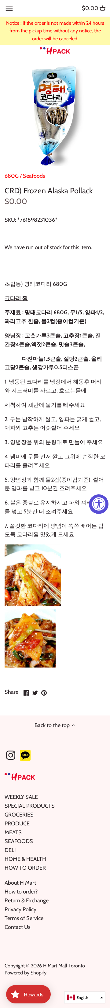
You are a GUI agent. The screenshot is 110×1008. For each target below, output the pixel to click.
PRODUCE (17, 823)
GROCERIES (19, 814)
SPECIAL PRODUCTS (30, 805)
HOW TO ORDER (25, 867)
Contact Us (17, 927)
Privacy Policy (20, 909)
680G (12, 176)
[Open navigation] (9, 8)
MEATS (13, 832)
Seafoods (34, 176)
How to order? (21, 891)
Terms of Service (24, 918)
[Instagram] (10, 755)
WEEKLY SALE (21, 797)
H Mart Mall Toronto (64, 966)
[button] (84, 997)
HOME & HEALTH (25, 859)
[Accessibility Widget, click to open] (98, 504)
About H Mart (20, 882)
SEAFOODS (19, 841)
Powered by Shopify (25, 973)
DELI (10, 850)
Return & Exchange (27, 900)
